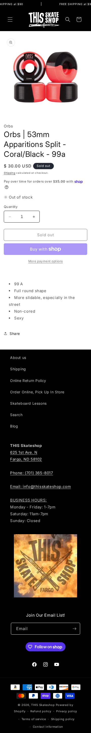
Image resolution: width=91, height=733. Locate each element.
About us (18, 357)
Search (16, 415)
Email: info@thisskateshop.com (40, 486)
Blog (14, 426)
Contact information (48, 726)
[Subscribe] (74, 629)
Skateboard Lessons (28, 403)
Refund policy (40, 711)
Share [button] (15, 333)
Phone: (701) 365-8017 (31, 472)
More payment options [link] (45, 261)
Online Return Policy (28, 380)
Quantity (10, 207)
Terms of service (33, 719)
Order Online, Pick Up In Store (37, 392)
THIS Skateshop (43, 705)
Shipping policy (63, 719)
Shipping (9, 172)
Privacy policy (66, 711)
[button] (10, 19)
